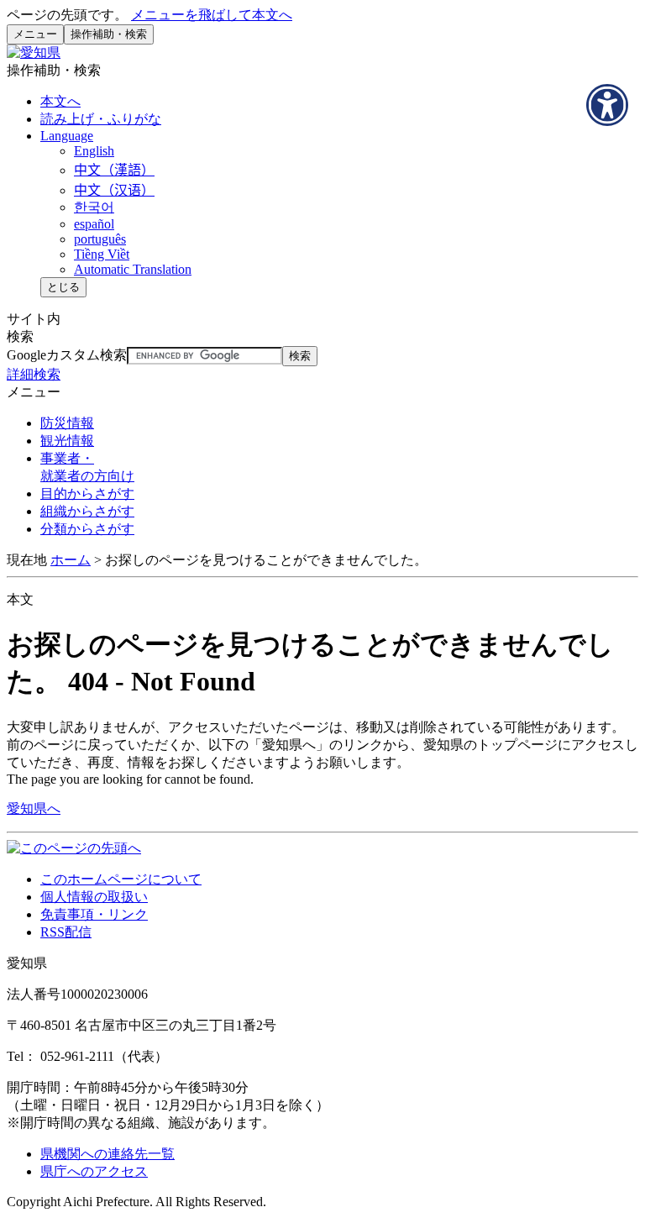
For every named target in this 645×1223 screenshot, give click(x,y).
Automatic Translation (132, 269)
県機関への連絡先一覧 (107, 1154)
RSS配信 (66, 932)
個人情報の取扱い (94, 897)
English (94, 151)
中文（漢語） (114, 170)
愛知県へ (33, 808)
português (100, 239)
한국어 (94, 207)
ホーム (70, 560)
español (94, 224)
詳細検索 (33, 374)
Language (66, 136)
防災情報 (67, 423)
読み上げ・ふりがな (100, 119)
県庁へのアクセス (94, 1171)
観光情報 (67, 440)
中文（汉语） (114, 190)
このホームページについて (121, 879)
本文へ (60, 101)
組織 (87, 511)
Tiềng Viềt (101, 254)
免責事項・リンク (94, 914)
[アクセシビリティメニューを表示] (607, 105)
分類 (87, 529)
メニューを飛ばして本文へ (211, 15)
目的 (87, 493)
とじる (63, 287)
